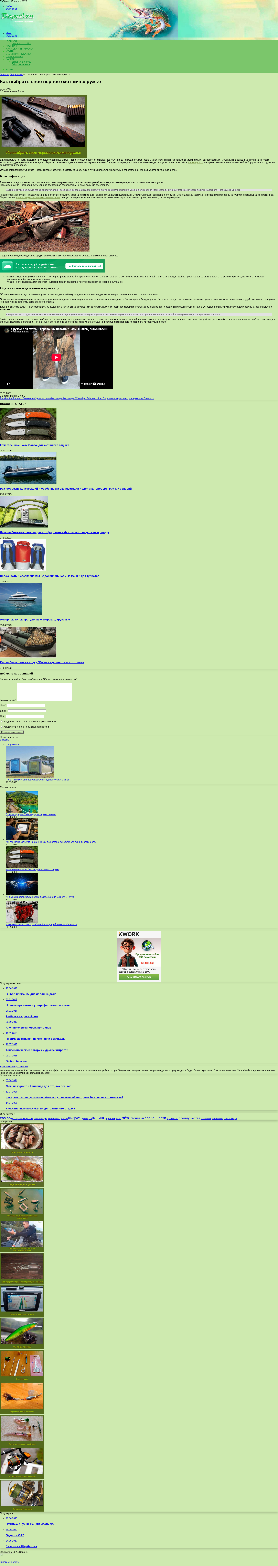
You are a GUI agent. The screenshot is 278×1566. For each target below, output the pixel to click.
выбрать (74, 1118)
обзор (127, 1118)
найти (118, 1118)
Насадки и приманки (19, 48)
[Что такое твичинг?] (22, 1348)
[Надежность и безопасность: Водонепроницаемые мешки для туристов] (23, 570)
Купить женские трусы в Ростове (14, 1067)
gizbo (14, 1118)
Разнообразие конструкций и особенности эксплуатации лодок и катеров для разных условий (66, 488)
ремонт (215, 1118)
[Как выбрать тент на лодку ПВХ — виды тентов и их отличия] (28, 657)
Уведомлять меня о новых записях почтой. (26, 727)
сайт (221, 1119)
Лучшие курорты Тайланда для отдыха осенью (31, 814)
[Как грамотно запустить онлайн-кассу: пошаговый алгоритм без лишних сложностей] (22, 839)
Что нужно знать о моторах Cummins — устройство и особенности (41, 924)
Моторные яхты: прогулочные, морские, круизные (35, 619)
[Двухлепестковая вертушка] (22, 1413)
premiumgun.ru (195, 162)
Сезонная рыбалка (18, 54)
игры (89, 1118)
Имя (3, 705)
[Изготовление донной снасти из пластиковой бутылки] (22, 1251)
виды (43, 1118)
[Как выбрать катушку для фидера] (22, 1478)
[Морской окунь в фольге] (22, 1186)
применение (206, 1119)
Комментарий (8, 700)
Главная (4, 74)
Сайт (2, 716)
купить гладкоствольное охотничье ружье (38, 197)
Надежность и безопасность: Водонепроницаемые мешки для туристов (49, 575)
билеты (37, 1119)
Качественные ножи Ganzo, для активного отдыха (34, 445)
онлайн (138, 1118)
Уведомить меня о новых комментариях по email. (29, 721)
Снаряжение (14, 56)
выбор (64, 1118)
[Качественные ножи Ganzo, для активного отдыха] (28, 439)
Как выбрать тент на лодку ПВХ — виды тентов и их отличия (42, 662)
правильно (172, 1118)
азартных (27, 1118)
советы (228, 1118)
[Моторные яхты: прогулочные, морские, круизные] (21, 614)
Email (3, 711)
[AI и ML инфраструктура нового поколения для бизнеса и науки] (22, 894)
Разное (10, 59)
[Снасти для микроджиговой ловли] (22, 1446)
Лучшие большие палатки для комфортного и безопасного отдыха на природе (54, 532)
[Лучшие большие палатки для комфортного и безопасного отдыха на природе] (24, 526)
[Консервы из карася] (22, 1154)
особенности (155, 1118)
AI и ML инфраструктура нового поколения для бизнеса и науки (40, 897)
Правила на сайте (21, 43)
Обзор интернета (21, 64)
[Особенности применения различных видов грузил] (22, 1219)
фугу (234, 1118)
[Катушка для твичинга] (22, 1511)
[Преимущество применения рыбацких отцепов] (22, 1283)
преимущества (189, 1118)
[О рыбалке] (17, 28)
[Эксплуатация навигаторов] (22, 1316)
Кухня (10, 51)
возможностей (54, 1119)
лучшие (110, 1118)
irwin (20, 1119)
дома (84, 1119)
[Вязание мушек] (22, 1381)
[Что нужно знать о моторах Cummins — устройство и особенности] (22, 922)
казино (98, 1117)
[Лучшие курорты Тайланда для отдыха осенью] (22, 812)
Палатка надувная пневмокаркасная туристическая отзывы (38, 779)
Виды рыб (12, 46)
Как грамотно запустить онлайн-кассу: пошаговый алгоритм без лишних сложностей (51, 842)
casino (5, 1118)
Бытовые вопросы (22, 62)
